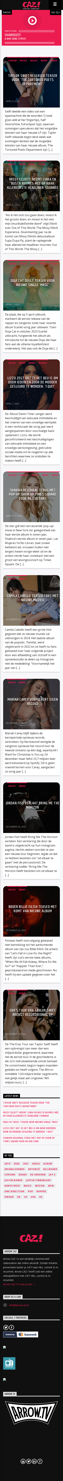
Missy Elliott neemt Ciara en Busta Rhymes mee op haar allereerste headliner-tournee (32, 183)
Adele (36, 1163)
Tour (41, 164)
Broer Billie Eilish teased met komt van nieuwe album (33, 909)
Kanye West (12, 1185)
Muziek (40, 1185)
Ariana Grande (15, 1169)
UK (18, 1196)
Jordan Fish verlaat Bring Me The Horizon (32, 805)
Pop (30, 1191)
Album (12, 60)
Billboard (50, 1169)
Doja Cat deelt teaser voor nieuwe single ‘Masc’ (33, 283)
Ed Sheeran (38, 1174)
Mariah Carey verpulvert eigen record (33, 701)
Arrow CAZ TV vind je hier (18, 1284)
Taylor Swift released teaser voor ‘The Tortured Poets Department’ (32, 80)
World (54, 263)
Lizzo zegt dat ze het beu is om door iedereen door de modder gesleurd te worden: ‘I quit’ (33, 382)
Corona (10, 1174)
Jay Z (52, 1174)
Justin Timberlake (38, 1180)
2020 (17, 1163)
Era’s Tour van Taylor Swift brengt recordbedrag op (33, 1012)
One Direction (14, 1191)
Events (24, 475)
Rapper (41, 1191)
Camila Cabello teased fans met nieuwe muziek (33, 598)
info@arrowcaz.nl (19, 1305)
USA (33, 1196)
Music (23, 60)
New (51, 1185)
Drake (23, 1174)
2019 (7, 1163)
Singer (9, 1196)
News (44, 60)
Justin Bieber (14, 1180)
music (28, 1185)
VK (40, 1196)
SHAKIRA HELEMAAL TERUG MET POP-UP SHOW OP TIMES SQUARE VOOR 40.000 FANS (32, 494)
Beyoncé (34, 1169)
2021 (26, 1163)
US (25, 1196)
